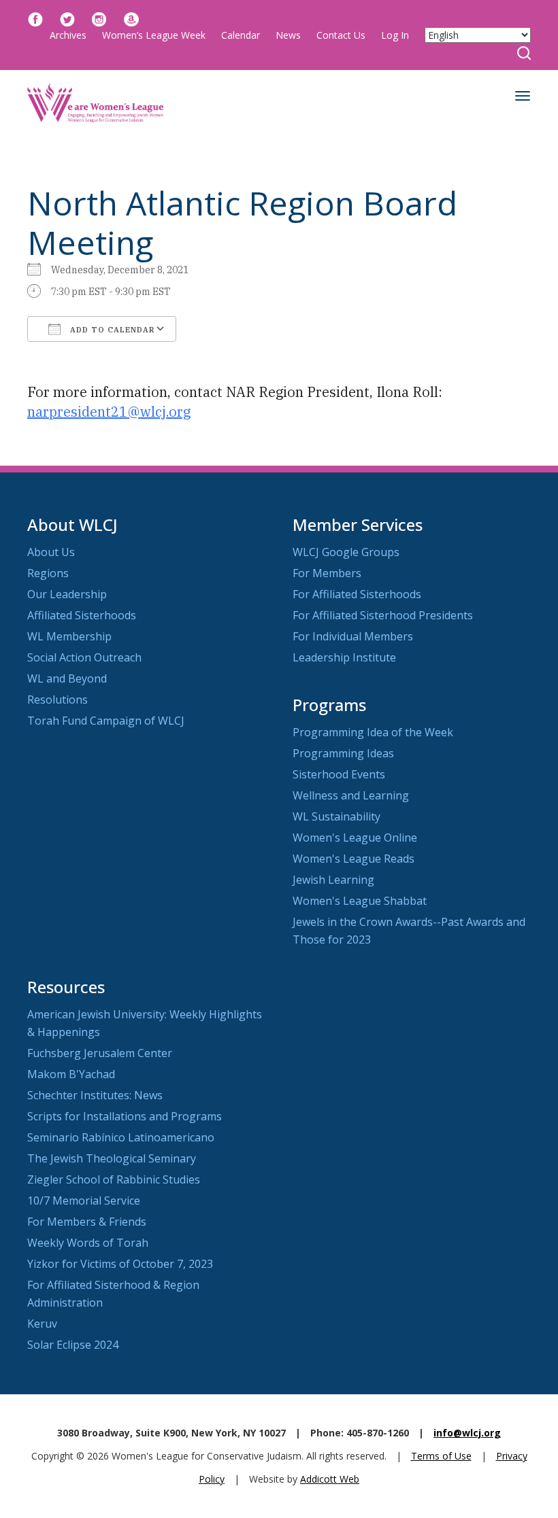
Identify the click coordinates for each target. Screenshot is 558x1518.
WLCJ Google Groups (346, 552)
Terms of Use (441, 1455)
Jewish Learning (333, 879)
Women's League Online (355, 837)
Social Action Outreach (84, 657)
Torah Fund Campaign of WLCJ (105, 720)
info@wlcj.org (467, 1432)
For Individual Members (353, 636)
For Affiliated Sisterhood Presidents (383, 615)
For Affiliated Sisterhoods (357, 594)
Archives (68, 35)
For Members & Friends (86, 1221)
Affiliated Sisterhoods (81, 615)
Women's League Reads (353, 858)
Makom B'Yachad (71, 1074)
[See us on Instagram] (99, 18)
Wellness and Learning (351, 795)
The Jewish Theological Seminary (111, 1158)
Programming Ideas (343, 753)
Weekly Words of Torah (87, 1242)
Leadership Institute (344, 657)
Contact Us (340, 35)
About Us (51, 552)
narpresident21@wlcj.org (109, 411)
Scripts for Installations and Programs (124, 1116)
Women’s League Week (154, 35)
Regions (48, 573)
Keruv (42, 1323)
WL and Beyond (67, 678)
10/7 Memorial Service (83, 1200)
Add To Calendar (111, 329)
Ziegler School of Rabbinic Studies (113, 1179)
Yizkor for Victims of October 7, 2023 (120, 1263)
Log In (395, 35)
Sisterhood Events (339, 774)
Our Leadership (67, 594)
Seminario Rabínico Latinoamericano (120, 1137)
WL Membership (69, 636)
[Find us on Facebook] (35, 18)
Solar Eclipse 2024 (72, 1344)
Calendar (240, 35)
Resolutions (57, 699)
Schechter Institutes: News (95, 1095)
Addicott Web (329, 1478)
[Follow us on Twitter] (67, 18)
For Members (327, 573)
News (288, 35)
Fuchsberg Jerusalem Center (99, 1053)
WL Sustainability (336, 816)
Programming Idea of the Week (373, 732)
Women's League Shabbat (360, 900)
